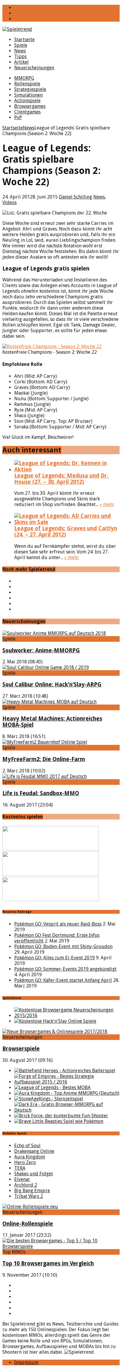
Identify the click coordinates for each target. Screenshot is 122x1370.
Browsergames (30, 106)
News (20, 51)
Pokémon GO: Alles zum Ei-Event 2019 (54, 958)
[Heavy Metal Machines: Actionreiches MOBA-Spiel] (49, 702)
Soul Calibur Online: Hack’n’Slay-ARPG (52, 684)
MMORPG (24, 78)
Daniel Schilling (75, 197)
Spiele (20, 45)
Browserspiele (21, 1049)
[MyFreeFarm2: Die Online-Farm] (44, 742)
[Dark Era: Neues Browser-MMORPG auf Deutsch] (67, 1110)
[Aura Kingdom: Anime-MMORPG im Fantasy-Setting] (66, 1093)
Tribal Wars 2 (28, 1196)
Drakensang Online (34, 1151)
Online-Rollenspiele (27, 1224)
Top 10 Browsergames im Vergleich (48, 1263)
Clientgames (27, 112)
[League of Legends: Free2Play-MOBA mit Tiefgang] (52, 1087)
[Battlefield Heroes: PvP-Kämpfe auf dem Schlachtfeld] (64, 1070)
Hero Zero (25, 1162)
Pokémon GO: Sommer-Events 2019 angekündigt (65, 969)
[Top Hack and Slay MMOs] (55, 1021)
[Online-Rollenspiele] (30, 1206)
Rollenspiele (27, 84)
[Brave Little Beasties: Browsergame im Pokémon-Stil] (58, 1121)
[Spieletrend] (61, 29)
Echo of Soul (27, 1145)
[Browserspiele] (54, 1031)
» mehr (106, 504)
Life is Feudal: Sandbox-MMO (40, 793)
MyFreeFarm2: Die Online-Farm (43, 759)
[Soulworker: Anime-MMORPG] (54, 633)
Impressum (26, 1362)
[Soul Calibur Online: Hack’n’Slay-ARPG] (45, 667)
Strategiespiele (30, 89)
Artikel (21, 62)
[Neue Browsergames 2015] (67, 1015)
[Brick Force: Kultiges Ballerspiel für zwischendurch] (61, 1115)
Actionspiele (27, 100)
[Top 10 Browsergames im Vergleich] (61, 1246)
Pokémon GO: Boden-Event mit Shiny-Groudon (63, 946)
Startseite (24, 39)
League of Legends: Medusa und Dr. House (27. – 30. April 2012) (61, 479)
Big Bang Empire (32, 1190)
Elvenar (22, 1179)
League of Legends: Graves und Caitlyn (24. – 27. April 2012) (65, 531)
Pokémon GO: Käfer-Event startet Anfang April (63, 980)
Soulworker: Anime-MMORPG (41, 650)
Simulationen (28, 95)
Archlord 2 (25, 1185)
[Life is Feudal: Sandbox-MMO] (44, 776)
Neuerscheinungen (34, 68)
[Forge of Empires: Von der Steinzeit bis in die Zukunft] (67, 1082)
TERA (19, 1168)
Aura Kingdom (29, 1157)
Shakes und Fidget (33, 1174)
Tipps (20, 56)
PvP (18, 117)
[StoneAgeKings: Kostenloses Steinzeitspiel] (48, 1099)
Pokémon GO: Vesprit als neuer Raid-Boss (58, 924)
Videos (9, 202)
